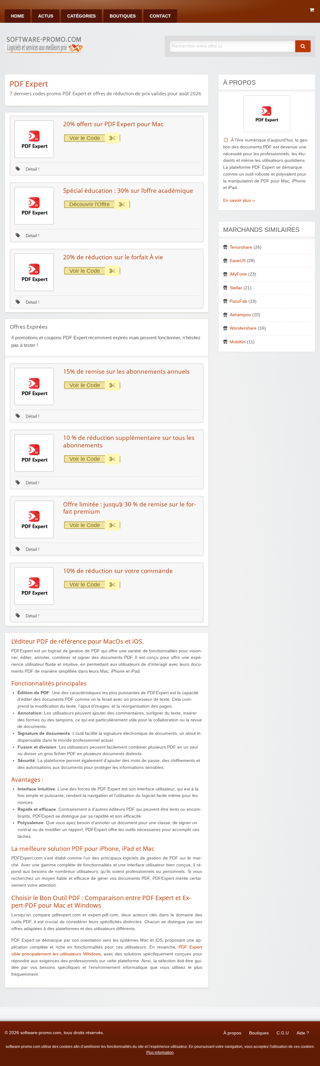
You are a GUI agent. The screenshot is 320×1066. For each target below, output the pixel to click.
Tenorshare (241, 247)
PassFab (238, 301)
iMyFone (238, 274)
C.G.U (283, 1033)
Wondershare (243, 328)
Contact (160, 16)
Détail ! (31, 169)
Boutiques (123, 16)
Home (17, 16)
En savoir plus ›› (239, 200)
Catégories (81, 16)
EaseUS (238, 260)
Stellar (236, 288)
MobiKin (238, 342)
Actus (45, 16)
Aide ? (303, 1033)
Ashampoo (240, 314)
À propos (232, 1033)
